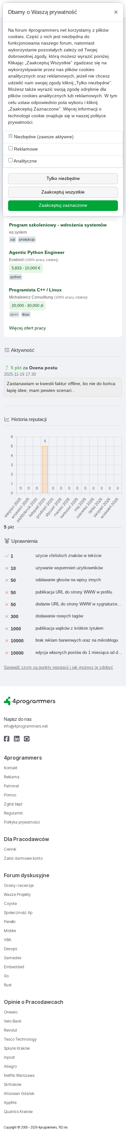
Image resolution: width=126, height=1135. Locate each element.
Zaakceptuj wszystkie (63, 192)
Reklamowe (25, 149)
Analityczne (25, 161)
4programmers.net (47, 30)
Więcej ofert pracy (27, 328)
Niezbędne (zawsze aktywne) (43, 136)
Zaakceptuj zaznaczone (63, 205)
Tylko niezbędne (63, 178)
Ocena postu (43, 367)
